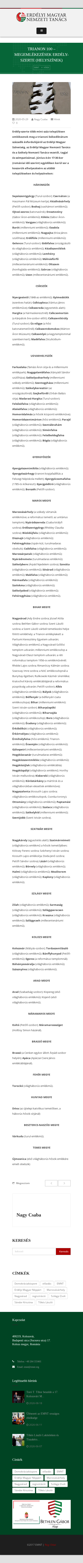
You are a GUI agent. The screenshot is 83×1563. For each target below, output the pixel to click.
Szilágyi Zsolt (58, 1296)
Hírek (46, 67)
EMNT (36, 67)
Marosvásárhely (56, 1290)
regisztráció (39, 1296)
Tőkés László (45, 1302)
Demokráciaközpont (26, 1283)
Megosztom (23, 1183)
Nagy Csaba (41, 119)
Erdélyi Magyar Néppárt (28, 1290)
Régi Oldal (50, 1544)
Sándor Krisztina (24, 1302)
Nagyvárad (21, 1296)
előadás (47, 1283)
